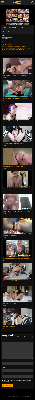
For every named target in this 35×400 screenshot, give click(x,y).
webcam (22, 49)
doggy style (19, 48)
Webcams (9, 44)
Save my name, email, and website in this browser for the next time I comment (17, 381)
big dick (25, 46)
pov (4, 49)
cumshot (8, 48)
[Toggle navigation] (2, 2)
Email (3, 367)
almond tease (8, 46)
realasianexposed (12, 49)
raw (6, 49)
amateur (13, 46)
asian (16, 46)
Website (4, 373)
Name (3, 361)
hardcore (24, 48)
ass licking (20, 46)
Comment (4, 341)
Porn (6, 41)
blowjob (4, 48)
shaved (18, 49)
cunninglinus (13, 48)
